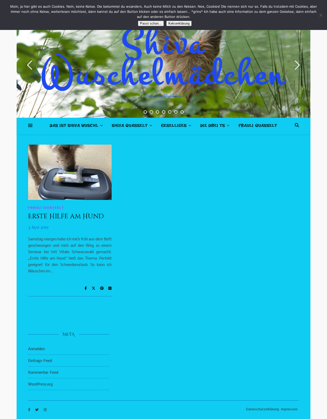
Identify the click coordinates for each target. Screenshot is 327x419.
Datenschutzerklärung (262, 409)
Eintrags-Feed (40, 360)
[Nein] (320, 15)
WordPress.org (40, 384)
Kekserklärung (179, 23)
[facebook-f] (29, 410)
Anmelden (36, 349)
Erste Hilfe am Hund (66, 216)
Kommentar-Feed (43, 372)
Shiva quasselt (130, 126)
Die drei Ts (212, 126)
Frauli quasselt (258, 126)
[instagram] (45, 410)
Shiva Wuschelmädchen (163, 59)
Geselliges (174, 126)
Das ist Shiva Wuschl (74, 126)
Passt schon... (151, 23)
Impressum (289, 409)
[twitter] (37, 410)
